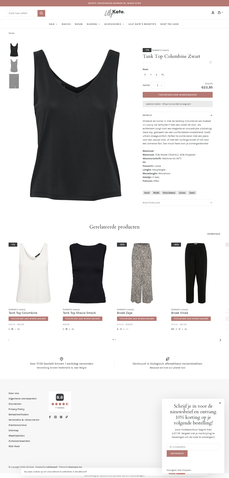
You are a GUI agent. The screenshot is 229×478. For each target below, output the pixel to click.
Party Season (169, 192)
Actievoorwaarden (19, 440)
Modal (156, 192)
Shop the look (169, 24)
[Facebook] (50, 417)
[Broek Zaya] (142, 273)
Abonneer (177, 453)
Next (220, 340)
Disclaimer (15, 403)
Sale (52, 24)
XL (162, 74)
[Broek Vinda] (196, 273)
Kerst (147, 192)
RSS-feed (14, 446)
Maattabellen (151, 202)
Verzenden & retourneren (24, 419)
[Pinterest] (61, 417)
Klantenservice (18, 425)
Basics (66, 24)
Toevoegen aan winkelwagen (177, 94)
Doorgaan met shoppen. (179, 470)
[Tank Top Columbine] (33, 273)
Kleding (92, 24)
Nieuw (79, 24)
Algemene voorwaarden (23, 398)
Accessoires (113, 24)
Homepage (213, 234)
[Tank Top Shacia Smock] (87, 273)
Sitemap (14, 430)
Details (147, 115)
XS (172, 329)
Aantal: (146, 85)
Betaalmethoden (19, 414)
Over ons (14, 393)
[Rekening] (213, 13)
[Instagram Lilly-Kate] (55, 417)
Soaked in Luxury (160, 50)
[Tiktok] (66, 417)
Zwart (192, 192)
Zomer (182, 192)
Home (11, 33)
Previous (8, 340)
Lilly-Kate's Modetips (142, 24)
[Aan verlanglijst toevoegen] (210, 62)
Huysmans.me (75, 467)
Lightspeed (51, 467)
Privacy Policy (16, 409)
